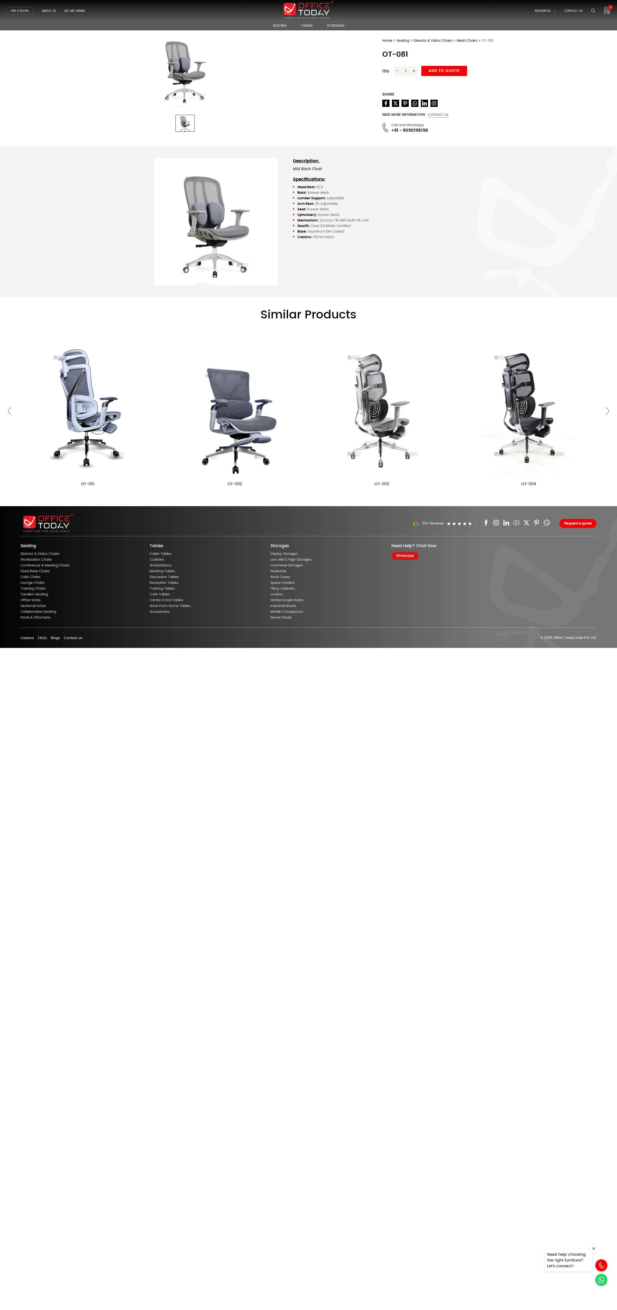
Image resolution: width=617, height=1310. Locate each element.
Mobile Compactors (286, 612)
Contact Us (573, 10)
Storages (335, 26)
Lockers (276, 594)
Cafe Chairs (30, 577)
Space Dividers (282, 583)
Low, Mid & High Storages (290, 559)
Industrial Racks (283, 606)
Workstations (160, 565)
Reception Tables (164, 583)
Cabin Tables (160, 554)
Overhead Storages (286, 565)
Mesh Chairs (467, 40)
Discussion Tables (164, 577)
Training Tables (162, 588)
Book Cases (280, 577)
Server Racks (281, 617)
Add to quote (444, 71)
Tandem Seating (34, 594)
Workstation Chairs (36, 559)
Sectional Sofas (33, 606)
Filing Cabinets (282, 588)
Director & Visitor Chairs (433, 40)
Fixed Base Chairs (35, 571)
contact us (438, 115)
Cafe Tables (160, 594)
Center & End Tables (166, 600)
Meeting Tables (162, 571)
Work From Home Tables (170, 606)
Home (387, 40)
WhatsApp (405, 556)
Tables (307, 26)
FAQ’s (42, 638)
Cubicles (157, 559)
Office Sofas (30, 600)
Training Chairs (32, 588)
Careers (27, 638)
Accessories (159, 612)
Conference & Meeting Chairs (45, 565)
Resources (543, 10)
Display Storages (284, 554)
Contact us (73, 638)
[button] (185, 123)
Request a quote (578, 523)
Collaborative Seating (38, 612)
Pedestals (278, 571)
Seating (280, 26)
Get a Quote (19, 10)
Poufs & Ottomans (35, 617)
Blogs (55, 638)
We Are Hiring (74, 10)
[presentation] (9, 411)
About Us (49, 10)
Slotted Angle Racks (286, 600)
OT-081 (487, 40)
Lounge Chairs (32, 583)
